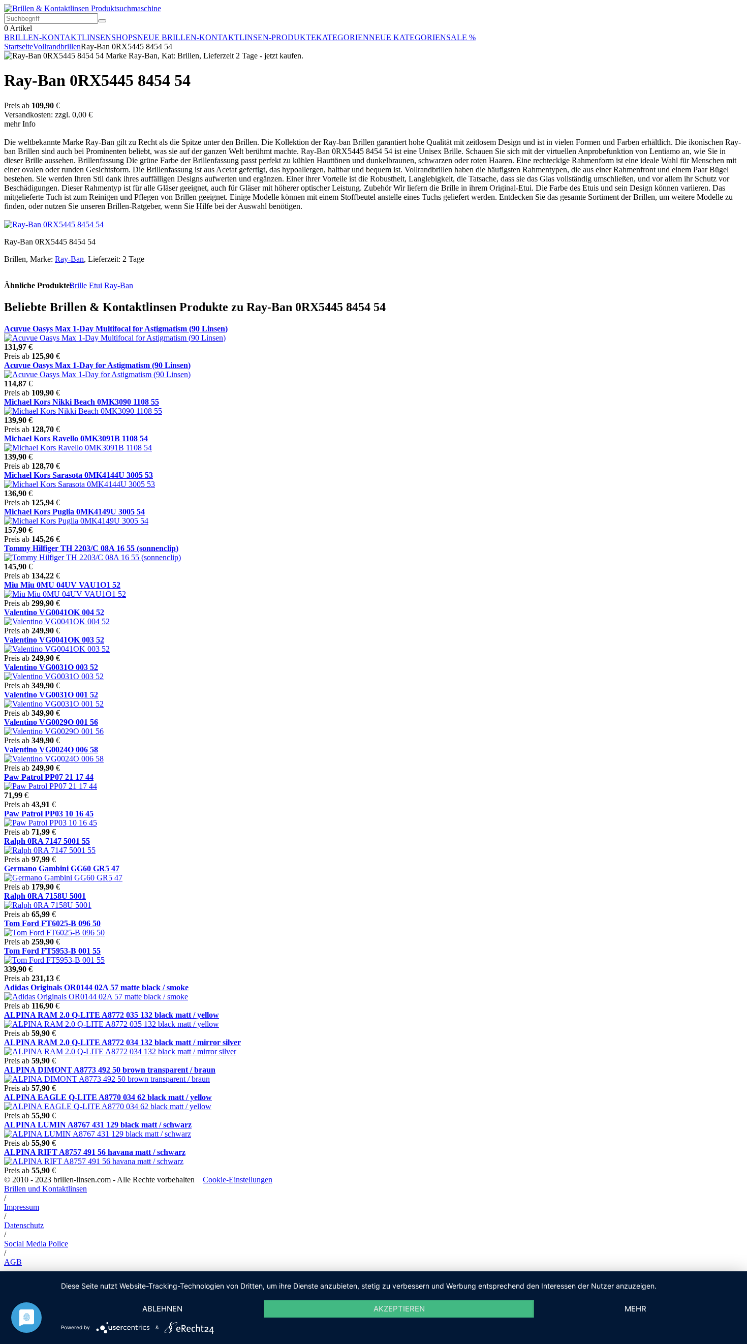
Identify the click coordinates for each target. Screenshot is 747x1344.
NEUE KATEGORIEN (407, 37)
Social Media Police (36, 1243)
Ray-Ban (69, 259)
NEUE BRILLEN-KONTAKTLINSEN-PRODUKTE (226, 37)
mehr (635, 1309)
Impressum (21, 1207)
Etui (95, 285)
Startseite (18, 46)
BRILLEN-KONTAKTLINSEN (57, 37)
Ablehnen (162, 1309)
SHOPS (124, 37)
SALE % (461, 37)
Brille (78, 285)
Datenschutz (24, 1225)
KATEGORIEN (342, 37)
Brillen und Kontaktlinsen (45, 1188)
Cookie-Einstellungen (237, 1179)
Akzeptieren (399, 1309)
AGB (13, 1262)
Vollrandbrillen (57, 46)
